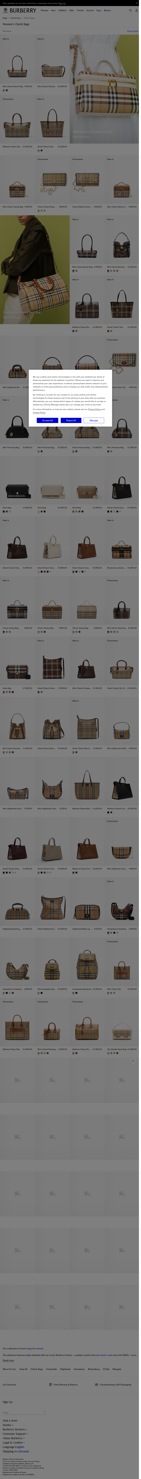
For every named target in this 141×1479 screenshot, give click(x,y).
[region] (70, 398)
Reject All (71, 420)
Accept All (47, 420)
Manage (94, 420)
